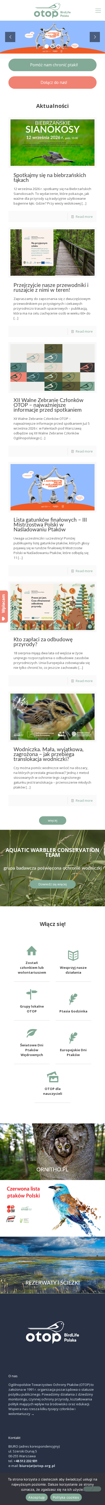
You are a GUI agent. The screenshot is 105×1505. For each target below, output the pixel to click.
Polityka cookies (66, 1497)
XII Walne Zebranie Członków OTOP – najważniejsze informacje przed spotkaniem (49, 405)
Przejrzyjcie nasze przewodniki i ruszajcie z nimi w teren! (51, 288)
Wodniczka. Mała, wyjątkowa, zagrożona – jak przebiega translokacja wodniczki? (49, 754)
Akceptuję (36, 1497)
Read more (84, 216)
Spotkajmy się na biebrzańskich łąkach (50, 178)
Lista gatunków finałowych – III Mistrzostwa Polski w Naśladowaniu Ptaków (50, 524)
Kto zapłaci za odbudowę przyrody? (43, 642)
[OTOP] (52, 10)
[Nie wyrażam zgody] (92, 1488)
